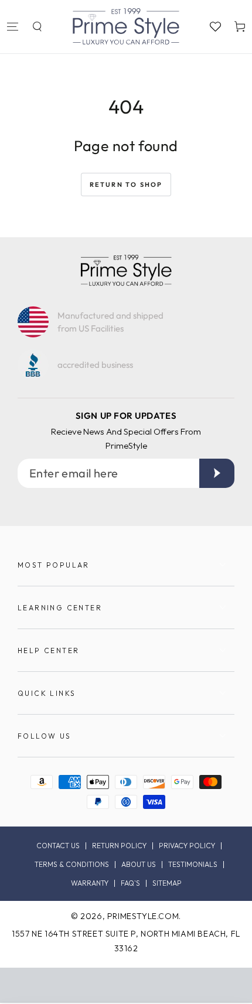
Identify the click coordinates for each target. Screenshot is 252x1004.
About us (138, 864)
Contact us (58, 845)
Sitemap (167, 883)
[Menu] (12, 26)
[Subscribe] (216, 473)
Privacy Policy (187, 845)
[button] (37, 26)
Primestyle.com (143, 916)
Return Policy (119, 845)
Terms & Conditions (72, 864)
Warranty (89, 883)
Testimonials (192, 864)
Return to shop (126, 184)
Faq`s (130, 883)
